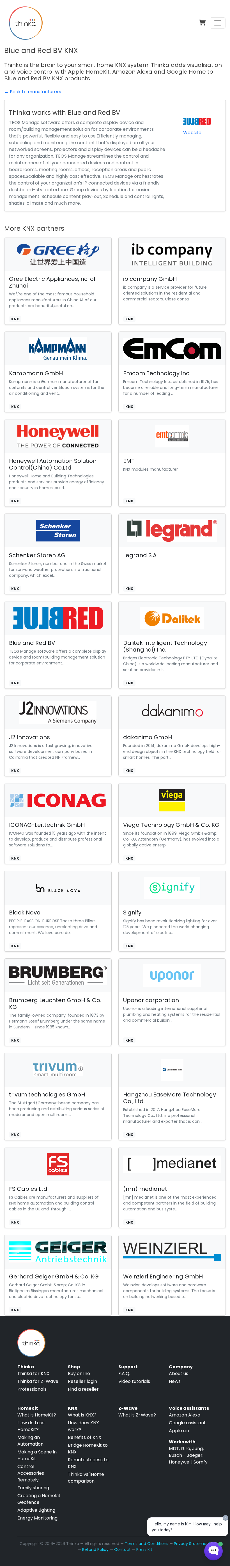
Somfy (201, 1462)
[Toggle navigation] (218, 23)
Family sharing (33, 1488)
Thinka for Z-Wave (37, 1381)
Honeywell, (180, 1462)
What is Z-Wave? (137, 1415)
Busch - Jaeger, (186, 1455)
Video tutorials (134, 1381)
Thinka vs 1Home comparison (86, 1477)
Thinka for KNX (33, 1373)
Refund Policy (95, 1549)
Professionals (32, 1389)
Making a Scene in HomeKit (37, 1455)
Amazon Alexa (184, 1415)
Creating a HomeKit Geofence (39, 1499)
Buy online (79, 1373)
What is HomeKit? (36, 1415)
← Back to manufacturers (32, 91)
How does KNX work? (83, 1426)
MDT (174, 1448)
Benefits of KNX (84, 1437)
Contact (122, 1549)
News (175, 1381)
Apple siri (179, 1430)
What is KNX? (82, 1415)
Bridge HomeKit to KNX (88, 1448)
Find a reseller (83, 1389)
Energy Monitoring (37, 1518)
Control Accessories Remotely (30, 1473)
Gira (185, 1448)
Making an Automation (30, 1440)
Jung (197, 1448)
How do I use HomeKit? (31, 1426)
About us (178, 1373)
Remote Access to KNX (88, 1463)
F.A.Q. (124, 1373)
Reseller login (82, 1381)
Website (192, 132)
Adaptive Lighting (36, 1510)
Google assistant (187, 1423)
